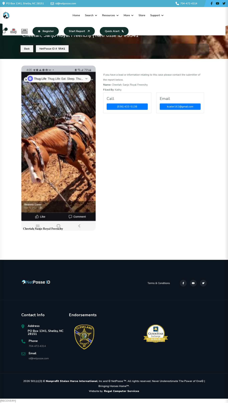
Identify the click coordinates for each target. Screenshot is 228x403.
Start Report (77, 31)
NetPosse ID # (52, 49)
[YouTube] (193, 283)
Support (155, 15)
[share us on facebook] (211, 3)
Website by (114, 391)
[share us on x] (223, 3)
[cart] (4, 31)
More (127, 15)
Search (89, 15)
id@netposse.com (65, 3)
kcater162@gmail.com (180, 106)
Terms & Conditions (159, 283)
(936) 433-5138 (127, 106)
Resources (108, 15)
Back (27, 49)
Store (142, 15)
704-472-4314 (188, 3)
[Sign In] (25, 31)
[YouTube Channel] (217, 3)
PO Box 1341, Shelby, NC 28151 (25, 3)
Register (48, 31)
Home (76, 15)
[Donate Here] (14, 31)
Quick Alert (112, 31)
